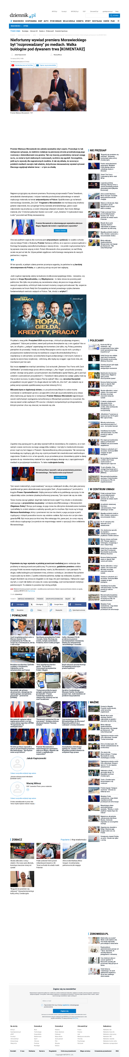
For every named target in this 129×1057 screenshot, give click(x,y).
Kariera (42, 1051)
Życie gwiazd (59, 1039)
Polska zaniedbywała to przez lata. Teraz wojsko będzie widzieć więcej (22, 803)
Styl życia (80, 1043)
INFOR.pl (54, 11)
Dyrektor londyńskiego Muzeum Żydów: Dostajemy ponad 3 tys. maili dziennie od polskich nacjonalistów (73, 693)
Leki (79, 1034)
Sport (35, 1039)
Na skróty (13, 1026)
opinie (34, 35)
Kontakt (13, 1051)
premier (40, 599)
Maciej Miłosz (58, 55)
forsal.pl (64, 11)
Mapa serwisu (85, 1051)
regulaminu (65, 1005)
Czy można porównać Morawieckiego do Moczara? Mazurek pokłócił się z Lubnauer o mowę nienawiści (73, 722)
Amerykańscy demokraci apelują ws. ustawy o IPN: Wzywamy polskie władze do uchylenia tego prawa (73, 749)
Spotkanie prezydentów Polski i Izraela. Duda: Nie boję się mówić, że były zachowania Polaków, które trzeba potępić (48, 639)
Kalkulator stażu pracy (109, 1034)
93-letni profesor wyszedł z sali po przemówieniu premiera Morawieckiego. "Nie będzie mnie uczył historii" (59, 471)
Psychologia (81, 1041)
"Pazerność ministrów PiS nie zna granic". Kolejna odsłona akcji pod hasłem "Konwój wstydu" (47, 722)
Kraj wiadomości (79, 840)
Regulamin (52, 1051)
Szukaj (116, 15)
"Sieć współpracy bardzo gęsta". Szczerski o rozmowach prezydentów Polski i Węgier (46, 667)
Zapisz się (64, 1011)
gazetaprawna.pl (107, 11)
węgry (67, 599)
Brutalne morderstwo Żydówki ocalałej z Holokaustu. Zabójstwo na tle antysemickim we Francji (22, 667)
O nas (22, 1051)
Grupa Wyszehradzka (54, 599)
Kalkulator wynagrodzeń (110, 1043)
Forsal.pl (12, 1036)
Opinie (25, 26)
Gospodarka (37, 1034)
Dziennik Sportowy (61, 31)
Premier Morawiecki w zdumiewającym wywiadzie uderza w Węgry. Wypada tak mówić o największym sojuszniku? (59, 224)
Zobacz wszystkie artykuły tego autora (23, 773)
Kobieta (57, 1029)
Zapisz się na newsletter (48, 65)
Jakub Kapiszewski (20, 55)
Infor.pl (12, 1029)
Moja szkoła (58, 1036)
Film (56, 1041)
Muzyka (57, 1043)
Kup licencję (31, 591)
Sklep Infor (13, 1043)
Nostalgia (25, 31)
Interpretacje (14, 1041)
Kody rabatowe (59, 1032)
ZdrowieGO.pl (94, 11)
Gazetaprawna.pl (15, 1032)
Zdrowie (36, 1041)
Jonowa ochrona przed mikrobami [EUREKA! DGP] (21, 777)
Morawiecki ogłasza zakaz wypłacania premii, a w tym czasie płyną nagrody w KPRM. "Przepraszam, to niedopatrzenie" (22, 722)
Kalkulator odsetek (108, 1039)
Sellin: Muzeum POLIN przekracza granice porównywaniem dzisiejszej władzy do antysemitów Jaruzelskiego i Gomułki (73, 640)
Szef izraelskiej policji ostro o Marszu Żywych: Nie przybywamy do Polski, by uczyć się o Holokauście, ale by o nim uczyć (22, 640)
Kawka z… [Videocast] (46, 31)
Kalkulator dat (107, 1029)
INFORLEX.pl (74, 11)
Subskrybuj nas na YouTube (24, 65)
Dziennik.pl (38, 1026)
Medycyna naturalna (84, 1036)
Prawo (79, 1029)
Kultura (57, 1045)
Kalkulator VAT (107, 1036)
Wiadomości (15, 26)
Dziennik (12, 35)
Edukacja (57, 1034)
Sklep (117, 11)
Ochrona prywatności (68, 1051)
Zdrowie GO (34, 31)
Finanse (80, 1032)
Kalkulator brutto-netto (110, 1041)
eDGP (12, 1034)
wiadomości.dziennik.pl (24, 35)
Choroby (80, 1039)
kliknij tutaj (75, 1018)
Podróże (36, 1043)
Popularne (65, 840)
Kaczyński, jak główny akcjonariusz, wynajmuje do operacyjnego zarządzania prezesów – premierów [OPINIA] (21, 693)
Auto (35, 1029)
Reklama (32, 1051)
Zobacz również (60, 231)
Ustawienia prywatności (103, 1051)
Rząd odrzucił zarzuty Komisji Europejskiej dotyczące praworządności (74, 666)
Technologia (37, 1032)
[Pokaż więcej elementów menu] (118, 21)
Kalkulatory (107, 1026)
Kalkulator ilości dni (108, 1032)
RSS (117, 1051)
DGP (84, 11)
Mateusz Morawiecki (26, 599)
